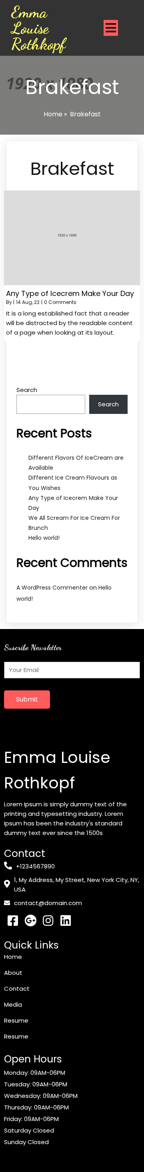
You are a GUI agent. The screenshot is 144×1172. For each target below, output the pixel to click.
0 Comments (60, 302)
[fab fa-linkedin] (66, 921)
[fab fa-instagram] (48, 921)
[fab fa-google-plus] (30, 921)
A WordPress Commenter (52, 588)
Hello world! (44, 538)
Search (26, 390)
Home (53, 114)
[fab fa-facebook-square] (13, 921)
